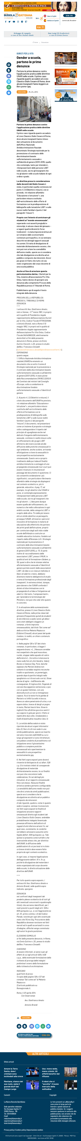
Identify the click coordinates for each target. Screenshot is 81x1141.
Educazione (44, 42)
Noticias (53, 20)
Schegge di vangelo (22, 33)
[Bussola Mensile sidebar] (66, 77)
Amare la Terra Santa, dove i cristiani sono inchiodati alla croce (13, 1072)
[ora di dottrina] (66, 95)
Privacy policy (9, 1130)
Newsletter (69, 20)
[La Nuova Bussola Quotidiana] (18, 15)
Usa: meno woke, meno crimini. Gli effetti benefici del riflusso (51, 1072)
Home (36, 42)
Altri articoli (40, 1054)
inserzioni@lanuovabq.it (13, 1123)
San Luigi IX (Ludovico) (58, 33)
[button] (40, 27)
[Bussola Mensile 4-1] (66, 58)
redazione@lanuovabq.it (13, 1118)
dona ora (69, 15)
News (51, 16)
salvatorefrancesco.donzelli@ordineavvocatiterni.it (39, 349)
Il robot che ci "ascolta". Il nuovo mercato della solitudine (50, 1085)
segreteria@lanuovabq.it (13, 1121)
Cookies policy (20, 1130)
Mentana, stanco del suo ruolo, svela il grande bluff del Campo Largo (13, 1085)
